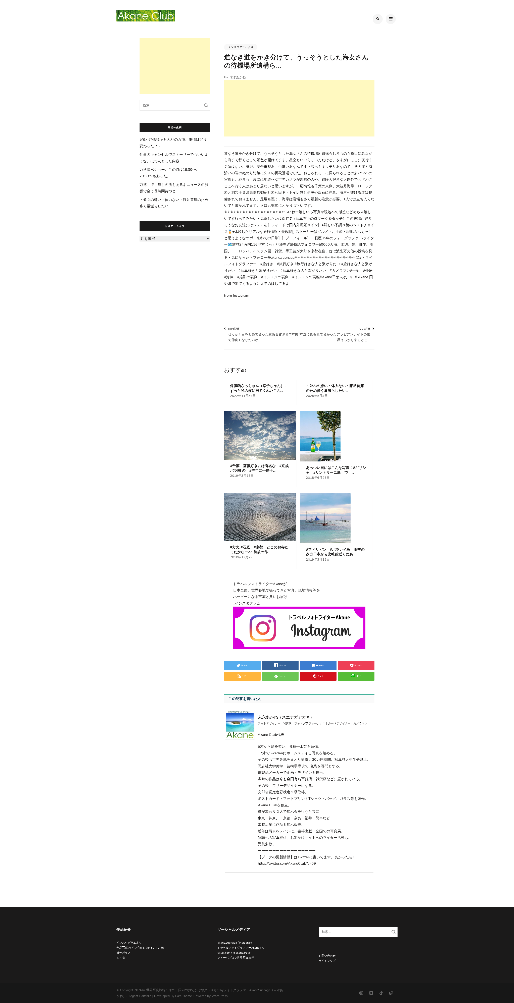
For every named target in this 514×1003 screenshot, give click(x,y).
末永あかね (238, 77)
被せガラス (123, 953)
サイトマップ (327, 961)
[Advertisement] (299, 108)
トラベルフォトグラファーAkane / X (240, 948)
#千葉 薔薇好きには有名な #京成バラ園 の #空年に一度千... (259, 468)
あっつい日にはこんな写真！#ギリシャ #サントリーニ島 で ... (336, 470)
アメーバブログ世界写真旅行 (235, 958)
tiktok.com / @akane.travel (234, 953)
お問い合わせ (327, 956)
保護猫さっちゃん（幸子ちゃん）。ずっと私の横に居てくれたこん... (259, 388)
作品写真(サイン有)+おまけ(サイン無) (140, 948)
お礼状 (120, 958)
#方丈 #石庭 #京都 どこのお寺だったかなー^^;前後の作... (259, 549)
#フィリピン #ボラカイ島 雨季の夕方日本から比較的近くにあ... (335, 552)
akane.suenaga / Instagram (234, 943)
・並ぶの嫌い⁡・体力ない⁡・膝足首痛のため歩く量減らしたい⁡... (335, 388)
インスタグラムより (240, 47)
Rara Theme (183, 996)
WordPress (219, 996)
